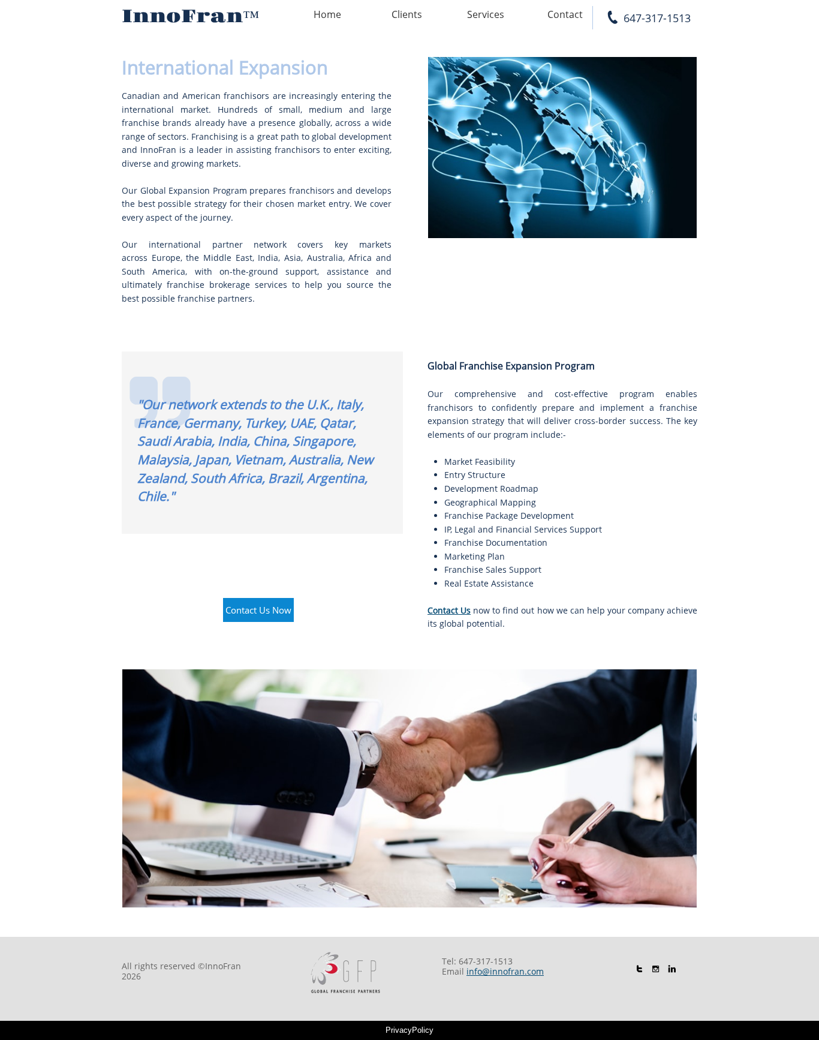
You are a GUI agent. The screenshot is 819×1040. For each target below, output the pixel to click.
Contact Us (449, 610)
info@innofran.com (505, 971)
